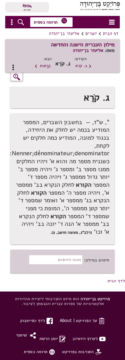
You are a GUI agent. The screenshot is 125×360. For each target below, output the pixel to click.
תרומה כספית (50, 21)
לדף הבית (116, 281)
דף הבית (110, 33)
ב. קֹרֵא (83, 65)
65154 (27, 5)
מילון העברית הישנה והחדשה (83, 44)
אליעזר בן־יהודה (64, 33)
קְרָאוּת (42, 65)
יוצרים (91, 33)
